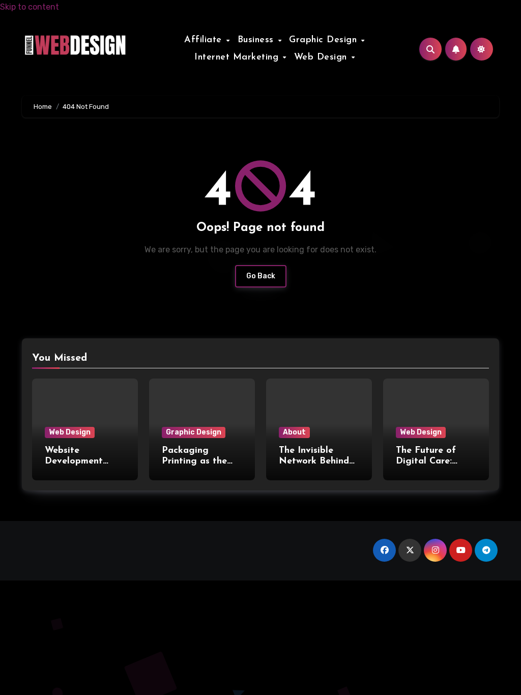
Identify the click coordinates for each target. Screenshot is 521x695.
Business (257, 40)
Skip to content (29, 7)
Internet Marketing (238, 57)
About (294, 432)
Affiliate (204, 40)
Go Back (260, 276)
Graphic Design (324, 40)
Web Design (322, 57)
